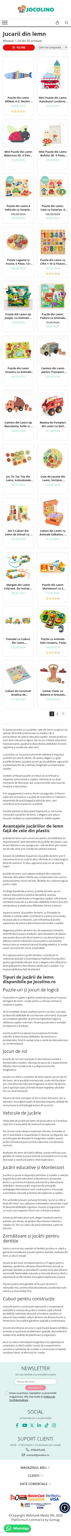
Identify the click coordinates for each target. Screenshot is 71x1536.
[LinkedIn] (39, 1425)
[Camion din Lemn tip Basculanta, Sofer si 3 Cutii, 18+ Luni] (18, 404)
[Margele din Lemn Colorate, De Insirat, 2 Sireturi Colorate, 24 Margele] (18, 566)
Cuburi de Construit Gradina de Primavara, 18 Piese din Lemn (18, 692)
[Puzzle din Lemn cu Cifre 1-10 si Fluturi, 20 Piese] (53, 242)
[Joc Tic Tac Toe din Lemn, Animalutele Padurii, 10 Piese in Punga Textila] (18, 458)
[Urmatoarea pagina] (62, 713)
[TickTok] (46, 1425)
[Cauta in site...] (66, 23)
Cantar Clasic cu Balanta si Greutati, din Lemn (52, 692)
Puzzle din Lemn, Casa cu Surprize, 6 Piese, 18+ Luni (53, 207)
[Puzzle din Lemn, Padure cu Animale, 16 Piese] (53, 296)
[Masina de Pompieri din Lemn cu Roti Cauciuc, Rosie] (53, 404)
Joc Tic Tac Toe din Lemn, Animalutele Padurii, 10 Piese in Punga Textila (18, 478)
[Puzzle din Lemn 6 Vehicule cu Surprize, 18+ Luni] (18, 187)
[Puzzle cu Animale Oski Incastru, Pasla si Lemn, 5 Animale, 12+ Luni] (53, 620)
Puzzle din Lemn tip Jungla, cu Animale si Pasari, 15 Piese (18, 316)
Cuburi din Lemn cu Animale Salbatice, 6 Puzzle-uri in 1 (53, 532)
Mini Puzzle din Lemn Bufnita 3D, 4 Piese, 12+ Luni (53, 153)
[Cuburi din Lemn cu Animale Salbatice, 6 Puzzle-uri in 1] (53, 512)
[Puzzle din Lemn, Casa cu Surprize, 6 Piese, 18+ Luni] (53, 187)
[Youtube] (24, 1425)
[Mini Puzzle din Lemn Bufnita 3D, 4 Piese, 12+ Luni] (53, 133)
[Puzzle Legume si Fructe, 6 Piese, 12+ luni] (18, 241)
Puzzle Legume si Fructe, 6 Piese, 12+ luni (18, 261)
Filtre (20, 47)
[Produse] (5, 24)
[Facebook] (17, 1425)
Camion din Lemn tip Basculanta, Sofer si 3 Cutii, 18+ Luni (18, 424)
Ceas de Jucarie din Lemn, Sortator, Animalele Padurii (53, 478)
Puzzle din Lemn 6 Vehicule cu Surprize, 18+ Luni (18, 207)
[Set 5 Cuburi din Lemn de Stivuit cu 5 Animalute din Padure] (18, 512)
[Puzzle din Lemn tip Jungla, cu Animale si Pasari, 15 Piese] (18, 296)
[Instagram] (54, 1425)
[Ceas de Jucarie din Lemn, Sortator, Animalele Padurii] (53, 458)
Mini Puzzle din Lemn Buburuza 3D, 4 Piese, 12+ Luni (18, 153)
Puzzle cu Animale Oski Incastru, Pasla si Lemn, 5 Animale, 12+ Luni (53, 640)
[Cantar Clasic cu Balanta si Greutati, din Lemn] (53, 674)
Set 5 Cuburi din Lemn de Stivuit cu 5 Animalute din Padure (18, 532)
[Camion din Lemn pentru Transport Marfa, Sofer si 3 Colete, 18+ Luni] (53, 350)
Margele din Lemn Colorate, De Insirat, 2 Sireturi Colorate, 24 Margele (18, 586)
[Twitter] (32, 1425)
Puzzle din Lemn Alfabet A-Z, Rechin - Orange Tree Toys (18, 99)
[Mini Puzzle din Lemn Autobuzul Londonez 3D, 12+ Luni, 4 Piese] (53, 75)
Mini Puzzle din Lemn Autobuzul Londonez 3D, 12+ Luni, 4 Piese (53, 99)
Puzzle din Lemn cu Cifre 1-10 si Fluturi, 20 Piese (53, 261)
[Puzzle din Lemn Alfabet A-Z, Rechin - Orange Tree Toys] (18, 75)
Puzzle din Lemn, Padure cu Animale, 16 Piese (53, 316)
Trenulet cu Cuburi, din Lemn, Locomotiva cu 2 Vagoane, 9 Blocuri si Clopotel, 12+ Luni (18, 640)
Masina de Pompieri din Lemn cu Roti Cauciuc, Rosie (53, 424)
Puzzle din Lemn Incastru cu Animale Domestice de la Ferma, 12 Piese (18, 370)
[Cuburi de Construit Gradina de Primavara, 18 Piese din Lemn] (18, 674)
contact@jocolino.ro (37, 1455)
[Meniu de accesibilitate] (64, 1507)
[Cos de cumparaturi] (57, 23)
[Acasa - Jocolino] (36, 9)
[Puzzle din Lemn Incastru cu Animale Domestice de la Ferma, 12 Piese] (18, 350)
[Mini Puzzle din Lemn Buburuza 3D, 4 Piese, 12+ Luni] (18, 133)
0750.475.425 (37, 1450)
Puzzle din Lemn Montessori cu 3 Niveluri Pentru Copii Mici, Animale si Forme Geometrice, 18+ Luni (52, 586)
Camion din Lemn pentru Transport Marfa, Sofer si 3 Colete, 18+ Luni (52, 370)
